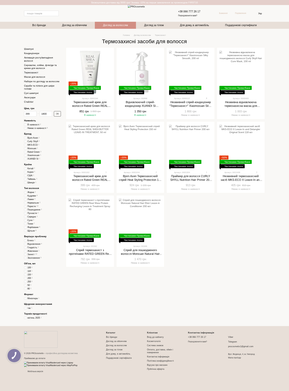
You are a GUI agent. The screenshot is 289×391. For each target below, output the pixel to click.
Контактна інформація (158, 356)
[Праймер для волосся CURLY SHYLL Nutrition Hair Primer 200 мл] (190, 146)
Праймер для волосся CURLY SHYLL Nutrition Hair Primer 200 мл (190, 180)
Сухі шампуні (31, 93)
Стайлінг (28, 102)
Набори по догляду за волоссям (41, 81)
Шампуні (29, 49)
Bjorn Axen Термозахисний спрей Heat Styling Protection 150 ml (140, 180)
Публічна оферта (155, 369)
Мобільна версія (35, 371)
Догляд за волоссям (115, 25)
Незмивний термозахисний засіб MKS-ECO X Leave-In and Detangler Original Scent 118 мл (241, 180)
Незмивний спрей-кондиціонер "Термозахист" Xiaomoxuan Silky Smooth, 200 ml (190, 106)
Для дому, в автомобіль (194, 25)
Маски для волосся (34, 76)
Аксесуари (29, 97)
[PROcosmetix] (41, 339)
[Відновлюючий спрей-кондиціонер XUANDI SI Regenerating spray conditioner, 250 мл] (140, 72)
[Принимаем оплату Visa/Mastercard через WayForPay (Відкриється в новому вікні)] (50, 365)
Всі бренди (39, 25)
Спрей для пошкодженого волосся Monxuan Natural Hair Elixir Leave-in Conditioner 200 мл (140, 254)
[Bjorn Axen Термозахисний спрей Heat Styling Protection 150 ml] (140, 146)
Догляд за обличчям (74, 25)
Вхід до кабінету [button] (155, 337)
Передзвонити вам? (187, 15)
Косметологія (154, 341)
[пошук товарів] (56, 13)
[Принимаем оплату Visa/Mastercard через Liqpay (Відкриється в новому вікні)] (48, 363)
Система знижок (155, 345)
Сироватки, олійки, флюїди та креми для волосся (40, 66)
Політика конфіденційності (160, 361)
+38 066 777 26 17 (189, 11)
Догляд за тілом (154, 25)
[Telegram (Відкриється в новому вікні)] (67, 13)
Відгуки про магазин (157, 365)
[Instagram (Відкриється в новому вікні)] (63, 13)
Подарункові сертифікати (241, 25)
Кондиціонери (31, 53)
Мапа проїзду (234, 358)
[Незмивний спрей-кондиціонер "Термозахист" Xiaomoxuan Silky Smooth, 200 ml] (190, 72)
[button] (286, 3)
